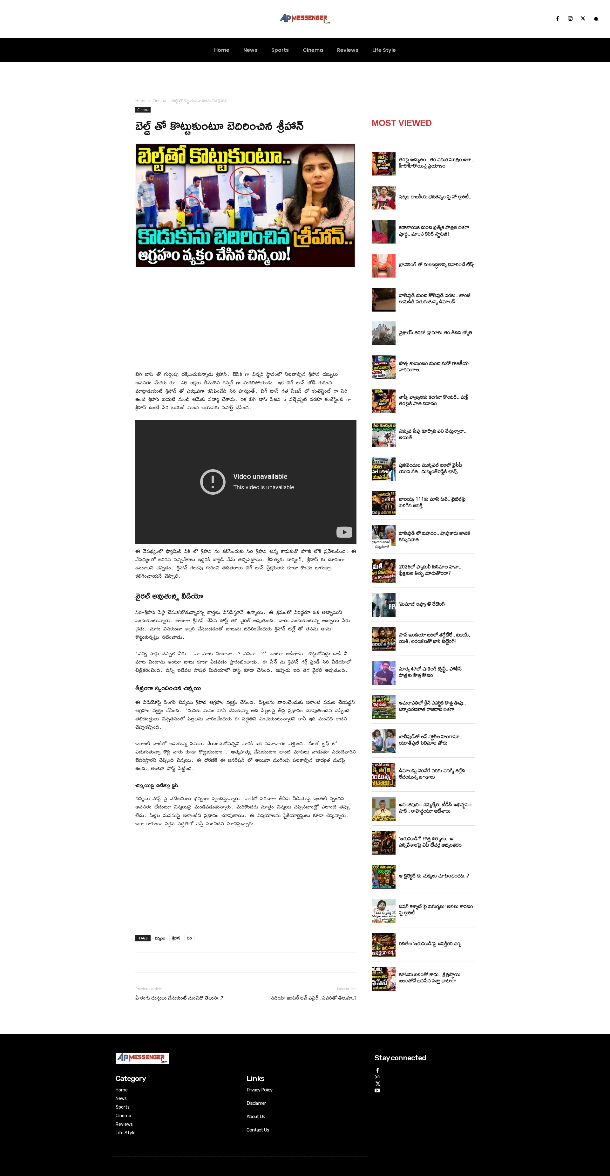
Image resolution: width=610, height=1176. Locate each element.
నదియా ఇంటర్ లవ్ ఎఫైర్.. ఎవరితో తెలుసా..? (313, 998)
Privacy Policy (259, 1090)
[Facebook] (557, 19)
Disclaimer (256, 1103)
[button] (596, 19)
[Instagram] (570, 19)
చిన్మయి (160, 938)
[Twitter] (583, 19)
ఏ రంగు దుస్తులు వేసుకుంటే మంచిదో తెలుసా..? (179, 998)
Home (140, 100)
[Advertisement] (246, 320)
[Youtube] (377, 1089)
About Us (256, 1116)
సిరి (189, 938)
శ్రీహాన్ (176, 938)
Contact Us (258, 1130)
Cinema (159, 100)
